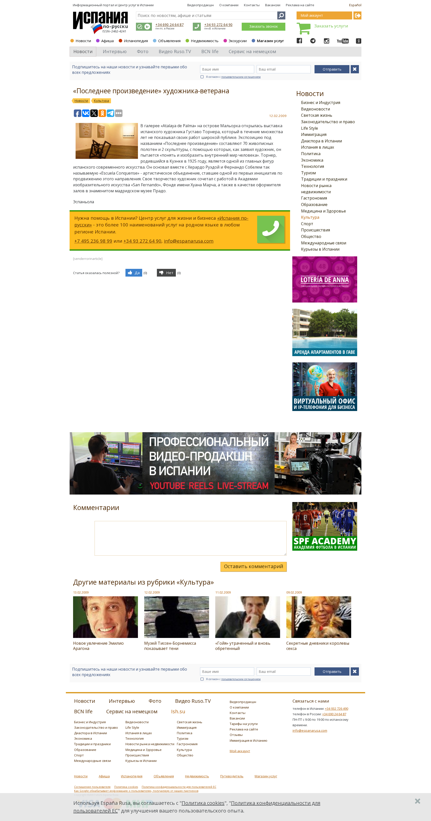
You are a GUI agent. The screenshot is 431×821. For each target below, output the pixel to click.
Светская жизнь (316, 115)
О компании (228, 5)
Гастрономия (314, 198)
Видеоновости (315, 109)
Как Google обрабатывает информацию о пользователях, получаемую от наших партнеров (136, 791)
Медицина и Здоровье (323, 211)
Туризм (308, 173)
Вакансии (272, 5)
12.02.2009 (152, 592)
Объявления (169, 40)
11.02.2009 (223, 592)
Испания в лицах (317, 147)
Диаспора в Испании (321, 141)
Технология (312, 166)
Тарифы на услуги (244, 723)
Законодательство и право (328, 121)
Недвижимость (204, 40)
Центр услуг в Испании (136, 5)
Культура (310, 217)
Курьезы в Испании (320, 249)
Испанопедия (136, 40)
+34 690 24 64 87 (169, 24)
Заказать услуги (331, 26)
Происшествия (315, 230)
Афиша (107, 40)
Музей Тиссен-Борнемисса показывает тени (170, 645)
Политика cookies (126, 787)
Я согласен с (233, 77)
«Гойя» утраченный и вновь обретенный (242, 645)
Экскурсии (238, 40)
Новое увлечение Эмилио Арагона (98, 645)
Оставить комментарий (253, 566)
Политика (311, 153)
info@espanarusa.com (189, 241)
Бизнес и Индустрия (320, 102)
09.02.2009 (294, 592)
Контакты (252, 5)
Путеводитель (231, 776)
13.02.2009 (81, 592)
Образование (314, 204)
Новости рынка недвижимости (149, 744)
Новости (83, 40)
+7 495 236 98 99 (93, 241)
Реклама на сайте (300, 5)
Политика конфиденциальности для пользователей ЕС (179, 787)
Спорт (307, 223)
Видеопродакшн (200, 5)
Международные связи (323, 243)
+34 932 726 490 (336, 708)
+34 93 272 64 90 (218, 24)
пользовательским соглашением (241, 77)
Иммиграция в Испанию (248, 740)
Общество (311, 236)
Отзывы (236, 734)
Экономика (312, 160)
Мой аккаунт (240, 751)
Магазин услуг (270, 40)
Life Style (309, 128)
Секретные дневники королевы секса (317, 645)
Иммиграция (313, 134)
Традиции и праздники (324, 179)
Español (355, 5)
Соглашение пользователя (92, 787)
